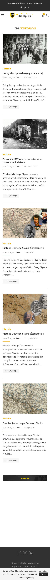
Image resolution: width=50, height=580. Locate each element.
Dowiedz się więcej (26, 577)
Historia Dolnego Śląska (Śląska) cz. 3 (23, 247)
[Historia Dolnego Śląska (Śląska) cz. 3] (25, 223)
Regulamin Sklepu (20, 566)
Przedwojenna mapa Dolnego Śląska (23, 423)
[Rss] (28, 7)
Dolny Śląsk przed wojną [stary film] (23, 73)
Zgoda (43, 574)
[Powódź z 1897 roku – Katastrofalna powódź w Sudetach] (25, 134)
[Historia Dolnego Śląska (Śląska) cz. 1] (25, 309)
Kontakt (38, 3)
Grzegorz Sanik (14, 77)
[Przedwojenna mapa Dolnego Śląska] (25, 398)
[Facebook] (21, 7)
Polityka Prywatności (29, 563)
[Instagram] (25, 7)
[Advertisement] (25, 510)
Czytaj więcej (10, 107)
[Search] (47, 15)
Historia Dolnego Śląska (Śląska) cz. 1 (23, 333)
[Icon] (25, 48)
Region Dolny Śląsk (16, 3)
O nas (29, 3)
